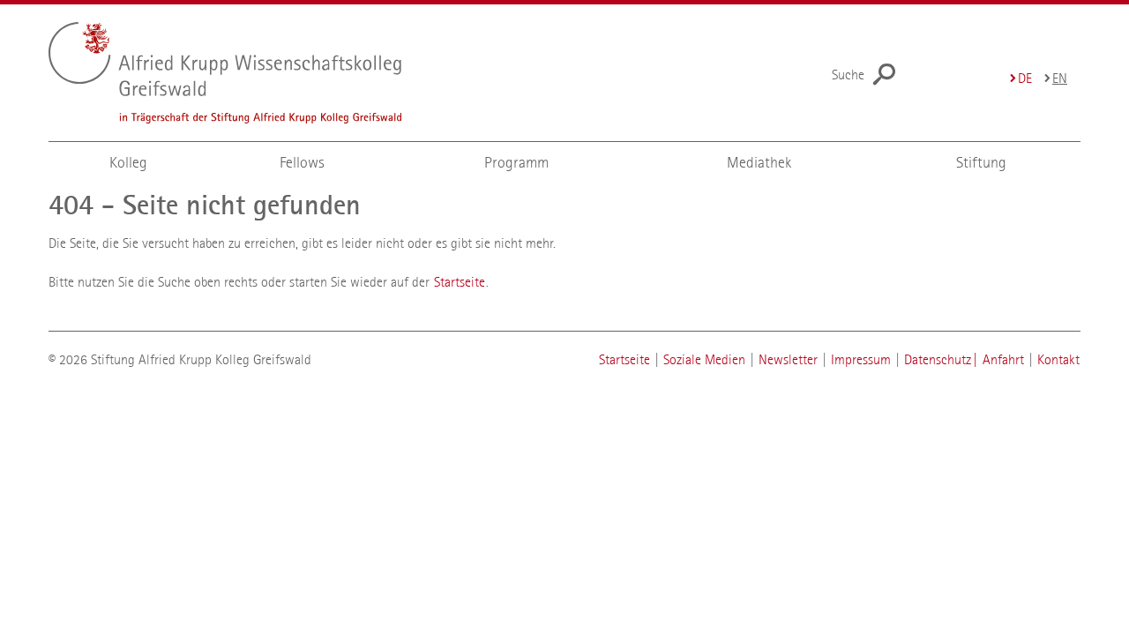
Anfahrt (1003, 359)
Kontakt (1058, 359)
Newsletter (788, 359)
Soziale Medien (704, 359)
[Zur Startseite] (261, 72)
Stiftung (981, 162)
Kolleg (128, 162)
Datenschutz (937, 359)
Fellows (302, 162)
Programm (516, 162)
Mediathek (759, 162)
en (1059, 78)
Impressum (861, 359)
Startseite (459, 281)
